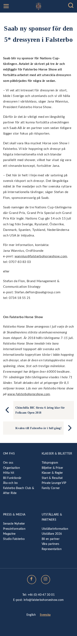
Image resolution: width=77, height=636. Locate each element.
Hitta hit (8, 472)
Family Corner (51, 488)
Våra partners (50, 543)
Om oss (8, 462)
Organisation (11, 467)
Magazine (9, 533)
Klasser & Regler (52, 472)
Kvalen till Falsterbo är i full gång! (38, 428)
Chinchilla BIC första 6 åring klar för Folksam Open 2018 (40, 410)
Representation (52, 549)
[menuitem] (31, 615)
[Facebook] (31, 579)
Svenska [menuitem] (45, 614)
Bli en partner (51, 539)
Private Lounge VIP (54, 482)
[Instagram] (45, 579)
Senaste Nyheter (14, 523)
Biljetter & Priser (52, 467)
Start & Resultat (52, 478)
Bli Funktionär (12, 478)
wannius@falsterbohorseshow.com (41, 256)
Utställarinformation (55, 528)
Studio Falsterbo (14, 539)
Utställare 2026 (52, 533)
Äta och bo (10, 482)
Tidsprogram (50, 462)
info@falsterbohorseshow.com (44, 599)
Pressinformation (14, 528)
